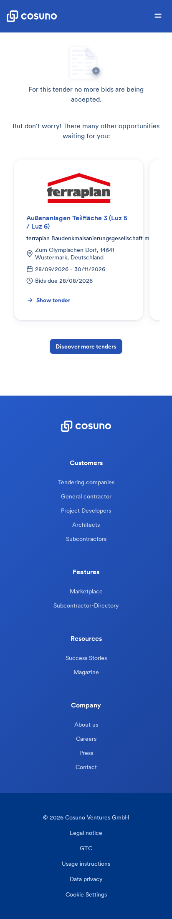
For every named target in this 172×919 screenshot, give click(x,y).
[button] (158, 16)
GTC (86, 848)
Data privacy (86, 879)
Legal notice (86, 833)
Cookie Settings (86, 894)
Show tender (53, 300)
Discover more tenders (86, 346)
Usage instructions (86, 863)
